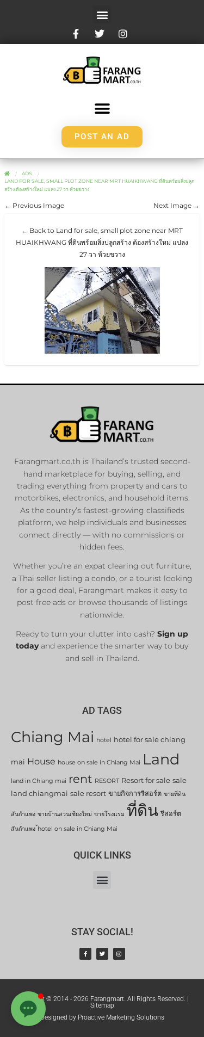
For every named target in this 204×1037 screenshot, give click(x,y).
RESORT (107, 781)
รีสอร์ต (170, 814)
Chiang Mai (52, 737)
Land (161, 759)
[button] (102, 14)
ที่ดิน (142, 810)
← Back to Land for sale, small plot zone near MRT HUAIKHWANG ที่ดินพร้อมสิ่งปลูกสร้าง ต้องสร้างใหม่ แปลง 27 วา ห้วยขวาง (102, 242)
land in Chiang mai (38, 781)
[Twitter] (102, 954)
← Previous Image (34, 205)
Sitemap (102, 1005)
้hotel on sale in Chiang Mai (78, 828)
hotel (104, 740)
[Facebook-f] (85, 954)
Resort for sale (145, 780)
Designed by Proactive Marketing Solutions (102, 1017)
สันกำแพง (23, 828)
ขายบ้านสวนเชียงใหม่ (65, 814)
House (41, 761)
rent (80, 779)
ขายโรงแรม (109, 814)
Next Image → (176, 205)
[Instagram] (119, 954)
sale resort (88, 793)
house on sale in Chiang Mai (99, 762)
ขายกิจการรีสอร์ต (135, 793)
